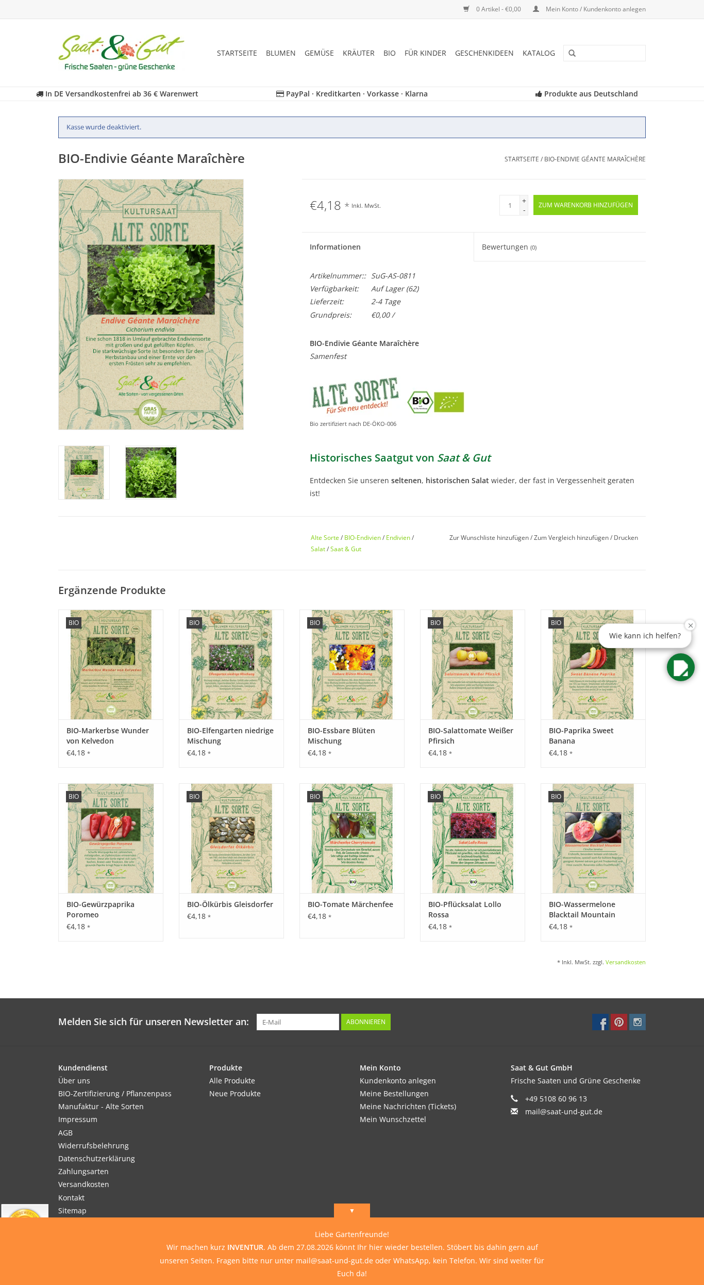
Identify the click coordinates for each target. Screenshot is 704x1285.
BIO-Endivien (362, 537)
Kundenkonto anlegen (398, 1080)
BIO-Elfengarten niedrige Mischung (230, 736)
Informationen (335, 247)
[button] (681, 667)
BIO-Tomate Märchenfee (350, 904)
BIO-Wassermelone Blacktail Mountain (582, 909)
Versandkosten (626, 962)
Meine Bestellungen (394, 1093)
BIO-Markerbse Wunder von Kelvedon (107, 736)
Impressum (77, 1119)
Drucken (626, 537)
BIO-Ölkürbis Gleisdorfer (230, 904)
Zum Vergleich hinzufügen (572, 537)
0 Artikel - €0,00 (499, 9)
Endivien (398, 537)
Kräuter (359, 53)
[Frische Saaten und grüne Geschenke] (124, 53)
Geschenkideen (484, 53)
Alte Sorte (325, 537)
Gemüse (319, 53)
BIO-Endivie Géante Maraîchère (595, 159)
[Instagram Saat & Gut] (637, 1022)
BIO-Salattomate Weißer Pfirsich (470, 736)
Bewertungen (509, 247)
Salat (318, 549)
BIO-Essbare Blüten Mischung (341, 736)
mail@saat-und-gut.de (563, 1111)
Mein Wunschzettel (393, 1119)
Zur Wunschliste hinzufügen (489, 537)
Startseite (237, 53)
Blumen (281, 53)
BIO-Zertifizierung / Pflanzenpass (115, 1093)
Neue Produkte (235, 1093)
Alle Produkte (232, 1080)
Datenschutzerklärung (96, 1158)
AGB (65, 1133)
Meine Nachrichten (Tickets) (408, 1106)
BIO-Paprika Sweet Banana (581, 736)
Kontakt (71, 1197)
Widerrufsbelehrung (93, 1145)
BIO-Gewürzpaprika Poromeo (100, 909)
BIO (389, 53)
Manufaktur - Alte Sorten (101, 1106)
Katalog (539, 53)
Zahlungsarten (83, 1171)
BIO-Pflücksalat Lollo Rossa (464, 909)
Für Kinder (425, 53)
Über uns (74, 1080)
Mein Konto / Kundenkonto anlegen (595, 9)
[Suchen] (568, 53)
